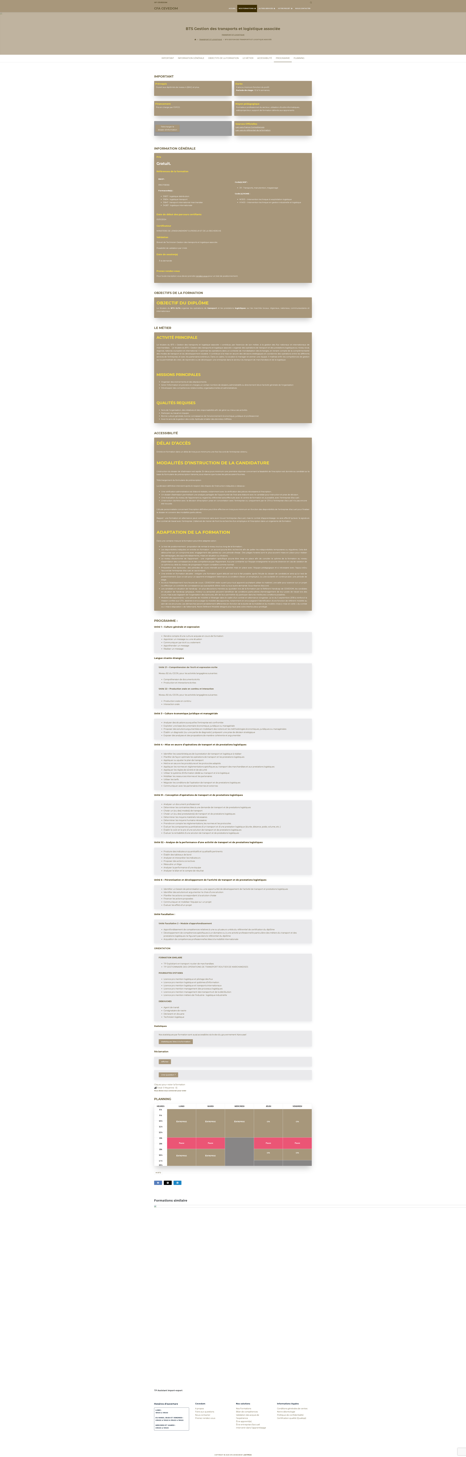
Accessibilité (264, 58)
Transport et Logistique (233, 35)
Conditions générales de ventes (292, 1408)
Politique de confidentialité (290, 1415)
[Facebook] (158, 1183)
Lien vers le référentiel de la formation (252, 130)
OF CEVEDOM (160, 2)
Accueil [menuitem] (232, 8)
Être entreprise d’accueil (248, 1424)
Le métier (248, 58)
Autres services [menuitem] (266, 8)
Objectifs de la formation (223, 58)
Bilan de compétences (247, 1412)
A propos (199, 1408)
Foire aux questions (204, 1412)
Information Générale (191, 58)
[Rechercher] (311, 2)
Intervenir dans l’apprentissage (251, 1428)
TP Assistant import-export (168, 1390)
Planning (299, 58)
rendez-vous (202, 276)
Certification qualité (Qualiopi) (291, 1418)
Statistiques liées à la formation (175, 1041)
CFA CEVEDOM (166, 8)
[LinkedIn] (177, 1183)
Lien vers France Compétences (249, 127)
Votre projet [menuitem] (284, 8)
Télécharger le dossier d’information (167, 128)
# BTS (158, 1173)
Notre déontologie (286, 1412)
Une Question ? (168, 1075)
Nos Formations (243, 1408)
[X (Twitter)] (168, 1183)
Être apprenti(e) (244, 1421)
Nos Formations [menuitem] (246, 8)
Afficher (165, 1061)
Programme (283, 58)
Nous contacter (202, 1415)
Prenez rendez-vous (205, 1418)
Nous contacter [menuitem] (302, 8)
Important (168, 58)
